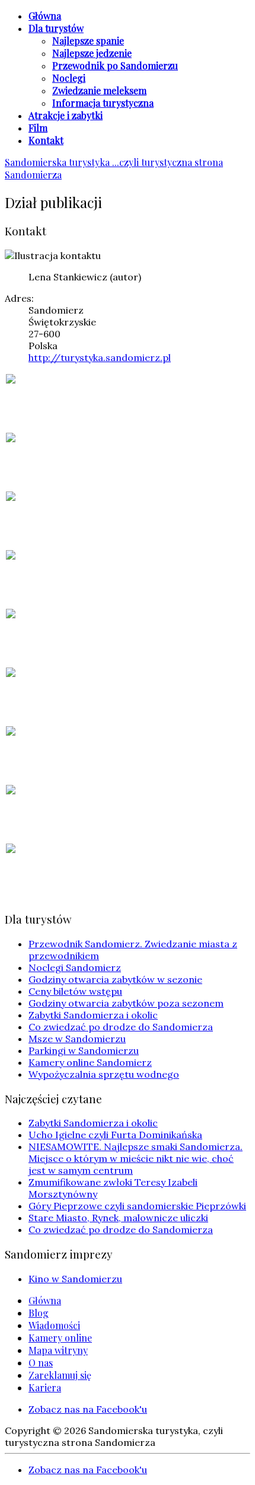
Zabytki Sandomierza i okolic (93, 1015)
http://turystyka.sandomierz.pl (99, 357)
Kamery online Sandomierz (90, 1062)
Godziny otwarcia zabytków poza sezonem (126, 1003)
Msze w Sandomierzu (77, 1039)
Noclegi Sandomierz (74, 967)
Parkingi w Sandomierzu (83, 1050)
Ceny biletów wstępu (75, 991)
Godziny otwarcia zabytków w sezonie (115, 979)
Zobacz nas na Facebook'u (87, 1409)
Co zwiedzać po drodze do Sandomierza (120, 1027)
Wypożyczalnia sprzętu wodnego (103, 1074)
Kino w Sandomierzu (75, 1279)
